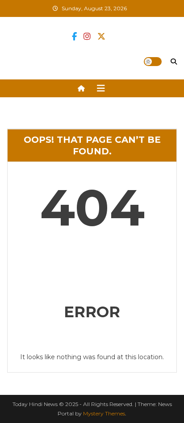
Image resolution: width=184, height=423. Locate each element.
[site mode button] (153, 61)
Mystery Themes (104, 413)
